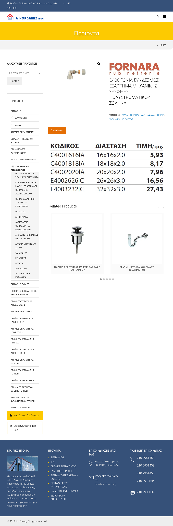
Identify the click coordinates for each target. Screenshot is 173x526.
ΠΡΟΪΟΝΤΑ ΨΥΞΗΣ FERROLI (24, 380)
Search (14, 81)
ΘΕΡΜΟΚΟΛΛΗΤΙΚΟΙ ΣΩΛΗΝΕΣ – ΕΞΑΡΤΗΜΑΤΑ (24, 203)
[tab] (57, 130)
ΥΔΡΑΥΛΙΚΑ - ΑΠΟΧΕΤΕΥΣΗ (122, 119)
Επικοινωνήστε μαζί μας (25, 427)
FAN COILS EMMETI (20, 284)
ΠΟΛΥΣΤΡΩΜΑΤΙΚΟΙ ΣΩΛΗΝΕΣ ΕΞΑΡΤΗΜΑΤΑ (142, 115)
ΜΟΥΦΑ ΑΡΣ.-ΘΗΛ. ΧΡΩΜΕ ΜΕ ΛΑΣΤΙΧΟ (137, 267)
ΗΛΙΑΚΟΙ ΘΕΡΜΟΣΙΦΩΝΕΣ (23, 159)
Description (57, 130)
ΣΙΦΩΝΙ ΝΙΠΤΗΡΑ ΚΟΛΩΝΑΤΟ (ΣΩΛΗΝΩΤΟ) (77, 268)
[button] (100, 279)
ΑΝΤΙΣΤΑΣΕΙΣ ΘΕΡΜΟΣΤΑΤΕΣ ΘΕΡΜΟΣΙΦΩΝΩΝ (23, 226)
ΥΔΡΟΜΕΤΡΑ (21, 253)
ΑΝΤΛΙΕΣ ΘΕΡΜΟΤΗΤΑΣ (22, 132)
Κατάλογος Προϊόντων (26, 415)
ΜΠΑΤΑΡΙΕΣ (21, 258)
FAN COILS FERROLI (20, 407)
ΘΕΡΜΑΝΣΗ (21, 118)
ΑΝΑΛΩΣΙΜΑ (21, 268)
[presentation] (158, 208)
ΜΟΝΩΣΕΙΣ (20, 212)
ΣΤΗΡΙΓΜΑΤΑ (21, 217)
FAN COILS (16, 111)
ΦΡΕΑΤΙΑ (19, 263)
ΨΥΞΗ (18, 125)
